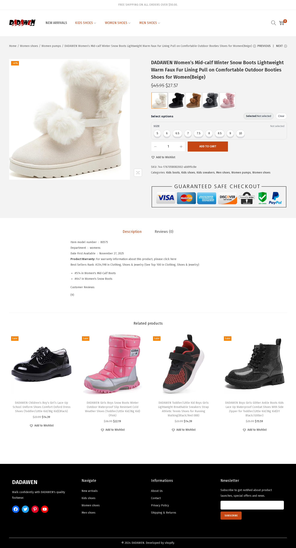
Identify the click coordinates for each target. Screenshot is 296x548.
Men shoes (223, 172)
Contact (156, 498)
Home (13, 46)
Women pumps (51, 46)
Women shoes (29, 46)
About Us (157, 491)
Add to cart (207, 146)
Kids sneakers (206, 172)
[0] (281, 23)
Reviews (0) (164, 231)
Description (132, 231)
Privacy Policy (160, 505)
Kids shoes (188, 172)
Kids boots (173, 172)
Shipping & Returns (163, 512)
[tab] (132, 231)
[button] (163, 157)
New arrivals (90, 491)
